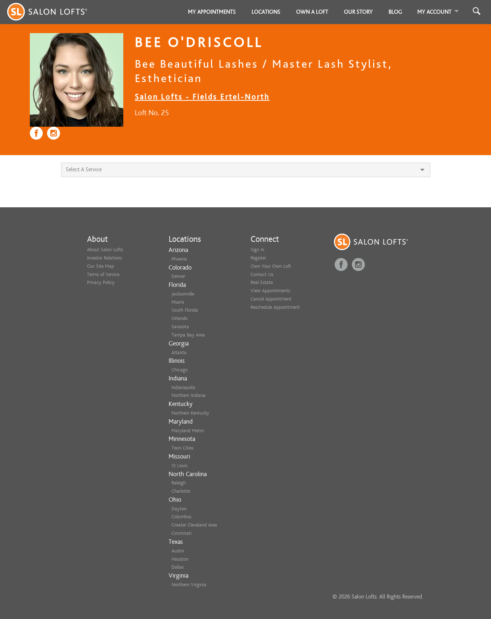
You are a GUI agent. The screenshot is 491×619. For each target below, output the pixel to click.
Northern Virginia (188, 584)
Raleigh (178, 482)
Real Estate (262, 282)
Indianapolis (183, 387)
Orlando (179, 318)
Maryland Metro (187, 430)
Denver (178, 276)
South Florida (184, 310)
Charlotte (180, 491)
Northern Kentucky (190, 413)
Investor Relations (104, 258)
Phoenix (179, 259)
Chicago (179, 369)
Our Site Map (100, 266)
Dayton (179, 508)
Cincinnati (181, 533)
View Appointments (270, 290)
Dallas (177, 567)
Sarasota (180, 326)
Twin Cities (182, 448)
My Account (434, 12)
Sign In (257, 249)
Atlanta (179, 352)
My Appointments (212, 12)
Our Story (358, 12)
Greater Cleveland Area (194, 525)
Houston (179, 559)
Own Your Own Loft (271, 266)
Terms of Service (103, 274)
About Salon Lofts (105, 249)
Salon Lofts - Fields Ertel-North (202, 96)
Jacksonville (182, 294)
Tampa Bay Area (188, 335)
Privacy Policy (101, 282)
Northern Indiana (188, 395)
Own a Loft (312, 12)
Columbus (181, 516)
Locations (266, 12)
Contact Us (262, 274)
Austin (177, 551)
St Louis (179, 465)
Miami (177, 302)
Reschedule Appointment (275, 307)
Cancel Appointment (271, 299)
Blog (395, 12)
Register (258, 258)
